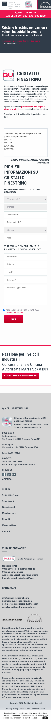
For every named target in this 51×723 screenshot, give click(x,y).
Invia (13, 319)
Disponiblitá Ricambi (21, 41)
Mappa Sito (25, 708)
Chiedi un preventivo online (20, 375)
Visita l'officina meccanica (30, 559)
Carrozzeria (35, 41)
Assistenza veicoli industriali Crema (20, 575)
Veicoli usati (8, 501)
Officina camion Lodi (12, 572)
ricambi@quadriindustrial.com (17, 601)
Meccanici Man (9, 525)
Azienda (6, 489)
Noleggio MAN (9, 566)
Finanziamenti (8, 507)
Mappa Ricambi (38, 708)
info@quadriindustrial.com (22, 464)
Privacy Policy (12, 708)
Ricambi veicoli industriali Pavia (18, 578)
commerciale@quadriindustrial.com (20, 604)
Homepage (6, 41)
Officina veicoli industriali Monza (18, 569)
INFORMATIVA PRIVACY (15, 313)
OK (45, 718)
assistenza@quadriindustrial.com (19, 607)
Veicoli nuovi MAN (10, 495)
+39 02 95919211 (27, 12)
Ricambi (6, 519)
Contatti (6, 531)
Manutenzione (9, 513)
